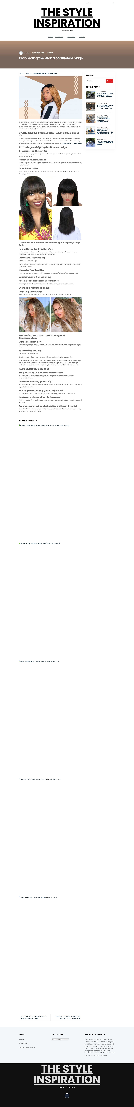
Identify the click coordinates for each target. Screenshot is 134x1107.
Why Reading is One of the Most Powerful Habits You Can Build (105, 106)
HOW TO (50, 37)
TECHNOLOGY (59, 37)
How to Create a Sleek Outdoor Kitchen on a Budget (105, 142)
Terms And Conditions (27, 1047)
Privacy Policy (24, 1043)
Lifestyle (50, 53)
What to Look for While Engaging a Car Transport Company (105, 95)
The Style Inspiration (67, 17)
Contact (22, 1039)
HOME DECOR (71, 37)
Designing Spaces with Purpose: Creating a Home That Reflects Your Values (105, 131)
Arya (27, 53)
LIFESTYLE (82, 37)
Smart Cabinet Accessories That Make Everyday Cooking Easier (103, 119)
